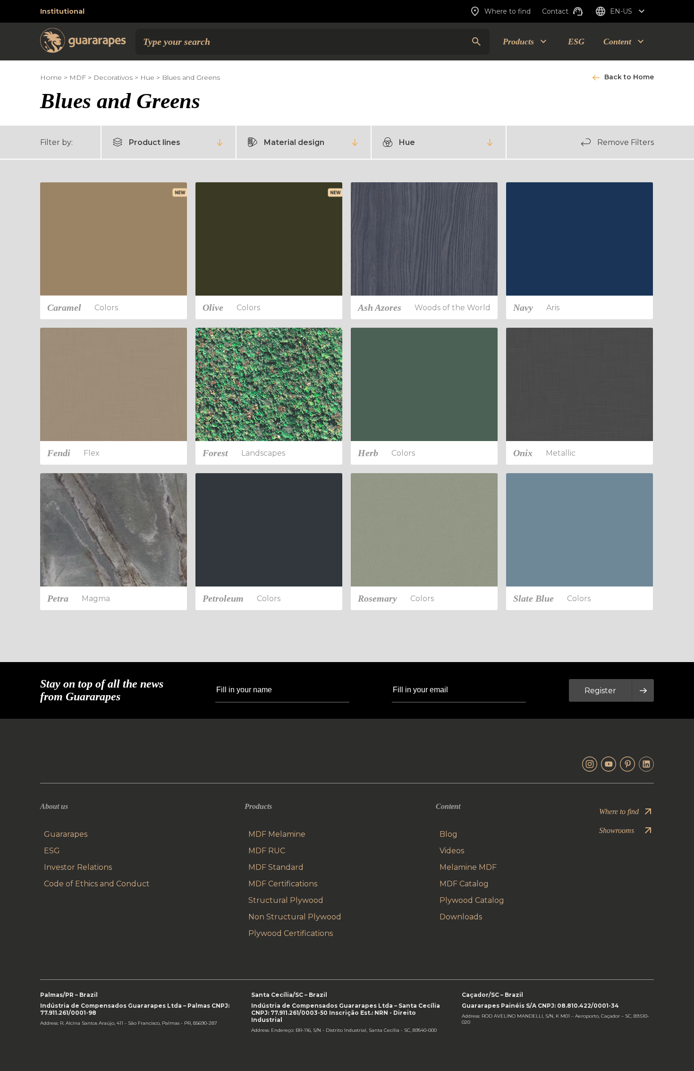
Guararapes (65, 834)
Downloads (461, 916)
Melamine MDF (468, 867)
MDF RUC (266, 850)
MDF (77, 77)
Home (51, 77)
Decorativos (113, 77)
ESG (576, 41)
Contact (555, 11)
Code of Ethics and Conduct (97, 883)
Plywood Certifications (290, 933)
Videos (452, 850)
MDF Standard (276, 867)
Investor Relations (78, 867)
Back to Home (629, 77)
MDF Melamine (276, 834)
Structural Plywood (285, 900)
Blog (448, 834)
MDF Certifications (282, 883)
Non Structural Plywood (294, 916)
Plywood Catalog (472, 900)
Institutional (62, 11)
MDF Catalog (464, 883)
